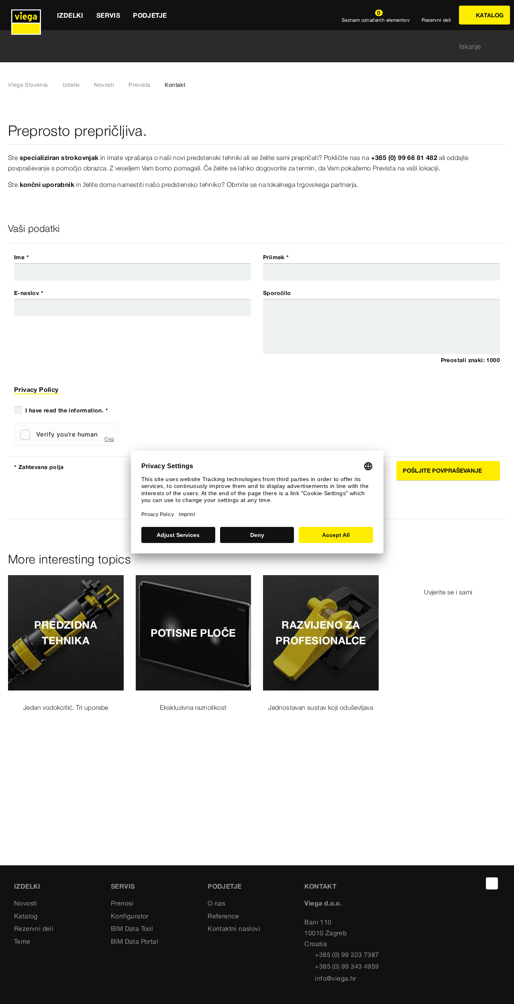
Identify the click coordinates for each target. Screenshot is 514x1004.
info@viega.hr (335, 978)
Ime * (21, 257)
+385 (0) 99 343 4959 (347, 966)
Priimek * (276, 257)
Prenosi (122, 903)
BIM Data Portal (134, 941)
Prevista (139, 84)
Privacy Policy (36, 389)
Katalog (26, 916)
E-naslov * (28, 293)
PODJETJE (224, 886)
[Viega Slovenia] (26, 15)
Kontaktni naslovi (234, 928)
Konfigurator (130, 916)
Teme (22, 941)
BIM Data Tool (132, 928)
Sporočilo (277, 293)
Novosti (104, 84)
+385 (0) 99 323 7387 (347, 955)
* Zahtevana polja (39, 467)
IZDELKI (27, 886)
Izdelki (71, 84)
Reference (223, 916)
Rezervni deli (33, 928)
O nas (216, 903)
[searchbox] (250, 46)
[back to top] (492, 883)
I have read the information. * (66, 410)
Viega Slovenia (28, 84)
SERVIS (123, 886)
